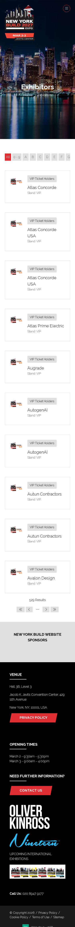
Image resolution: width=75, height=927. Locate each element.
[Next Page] (46, 609)
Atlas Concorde (41, 187)
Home (27, 95)
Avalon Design (41, 578)
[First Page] (21, 609)
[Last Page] (55, 609)
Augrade (35, 368)
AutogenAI (37, 410)
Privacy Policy (47, 912)
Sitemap (58, 917)
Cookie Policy (19, 917)
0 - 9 (16, 157)
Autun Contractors (44, 494)
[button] (66, 8)
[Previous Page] (29, 609)
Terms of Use (40, 917)
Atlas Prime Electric (45, 326)
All (8, 157)
